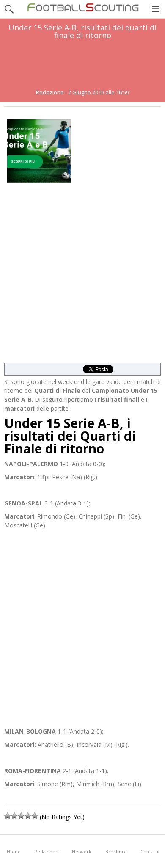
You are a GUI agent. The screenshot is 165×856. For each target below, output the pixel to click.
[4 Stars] (28, 815)
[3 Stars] (21, 815)
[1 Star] (7, 815)
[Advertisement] (82, 64)
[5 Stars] (34, 815)
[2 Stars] (14, 815)
